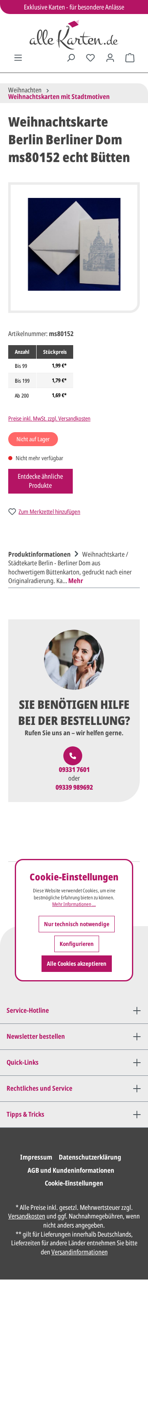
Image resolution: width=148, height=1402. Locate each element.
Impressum (36, 1157)
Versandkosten (26, 1216)
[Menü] (18, 57)
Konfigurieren (77, 944)
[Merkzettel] (90, 57)
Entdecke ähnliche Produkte (40, 481)
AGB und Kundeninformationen (71, 1170)
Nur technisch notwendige (76, 924)
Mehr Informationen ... (74, 904)
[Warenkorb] (130, 57)
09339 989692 (74, 787)
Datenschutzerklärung (90, 1157)
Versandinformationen (79, 1251)
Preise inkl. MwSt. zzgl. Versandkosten (49, 418)
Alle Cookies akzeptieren (76, 963)
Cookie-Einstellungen (74, 1183)
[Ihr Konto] (110, 57)
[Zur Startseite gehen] (74, 34)
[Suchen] (71, 57)
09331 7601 (74, 769)
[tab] (72, 567)
